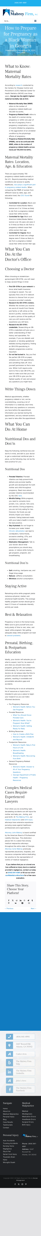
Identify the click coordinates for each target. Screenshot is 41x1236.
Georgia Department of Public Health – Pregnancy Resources (24, 777)
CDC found (25, 195)
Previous (10, 908)
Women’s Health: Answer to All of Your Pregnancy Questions (23, 769)
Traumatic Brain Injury (9, 1158)
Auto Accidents (9, 1141)
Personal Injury (8, 1117)
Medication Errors (29, 1117)
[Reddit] (16, 900)
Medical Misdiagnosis (27, 1112)
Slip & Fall (7, 1151)
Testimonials (8, 1125)
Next (32, 908)
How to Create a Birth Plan (23, 734)
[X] (13, 900)
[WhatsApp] (24, 900)
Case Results (8, 1122)
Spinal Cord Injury (10, 1154)
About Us (6, 1111)
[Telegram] (28, 900)
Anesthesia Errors (29, 1119)
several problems (13, 635)
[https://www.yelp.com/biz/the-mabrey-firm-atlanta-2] (24, 1062)
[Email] (29, 903)
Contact (6, 1128)
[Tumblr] (32, 900)
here (20, 496)
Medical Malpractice (11, 1114)
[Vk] (15, 903)
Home (5, 1109)
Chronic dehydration (17, 531)
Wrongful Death (9, 1162)
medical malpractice (13, 820)
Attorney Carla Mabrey (13, 849)
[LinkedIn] (20, 900)
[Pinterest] (9, 903)
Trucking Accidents (10, 1143)
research (19, 85)
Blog (4, 1119)
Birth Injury (26, 1125)
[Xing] (22, 903)
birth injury (28, 820)
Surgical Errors (28, 1122)
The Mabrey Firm (22, 817)
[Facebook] (9, 900)
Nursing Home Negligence (8, 1147)
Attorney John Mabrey (13, 833)
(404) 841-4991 (20, 3)
